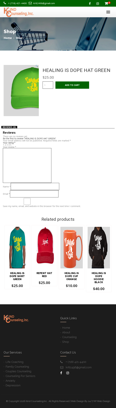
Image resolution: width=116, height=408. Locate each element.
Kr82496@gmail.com (44, 3)
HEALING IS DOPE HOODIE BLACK (99, 278)
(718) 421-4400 (18, 3)
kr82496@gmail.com (79, 367)
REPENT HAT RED (44, 275)
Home (8, 38)
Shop (65, 341)
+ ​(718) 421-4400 (76, 361)
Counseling (69, 337)
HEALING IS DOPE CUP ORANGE (71, 276)
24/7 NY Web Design (99, 401)
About (66, 332)
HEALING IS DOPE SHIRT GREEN (17, 276)
